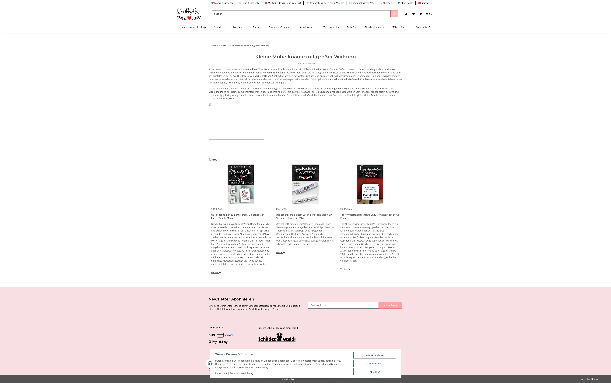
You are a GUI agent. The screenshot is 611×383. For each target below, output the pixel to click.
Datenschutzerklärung (260, 305)
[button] (406, 13)
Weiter (215, 272)
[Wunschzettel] (413, 13)
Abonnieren (390, 305)
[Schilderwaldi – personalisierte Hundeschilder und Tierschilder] (277, 337)
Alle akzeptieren (375, 355)
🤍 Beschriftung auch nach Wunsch (325, 2)
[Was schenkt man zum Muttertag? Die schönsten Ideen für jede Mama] (241, 184)
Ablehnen (375, 371)
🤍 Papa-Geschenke (249, 2)
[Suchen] (394, 13)
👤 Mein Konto (405, 2)
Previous (216, 221)
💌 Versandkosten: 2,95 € (362, 2)
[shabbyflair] (189, 14)
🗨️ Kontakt (386, 2)
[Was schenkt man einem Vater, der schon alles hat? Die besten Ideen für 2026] (305, 184)
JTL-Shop (594, 379)
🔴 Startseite (425, 2)
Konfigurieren (374, 363)
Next (394, 221)
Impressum (221, 373)
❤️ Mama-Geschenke (222, 2)
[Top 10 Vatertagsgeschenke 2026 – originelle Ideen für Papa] (370, 184)
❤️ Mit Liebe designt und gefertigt (283, 2)
